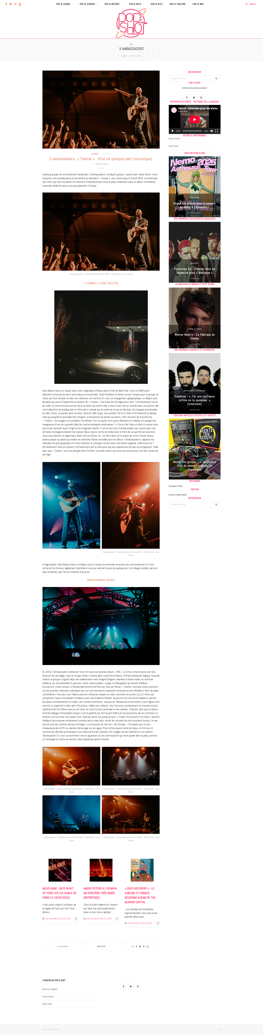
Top (219, 1029)
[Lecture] (172, 130)
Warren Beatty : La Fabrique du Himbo (195, 336)
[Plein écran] (216, 130)
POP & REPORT (112, 4)
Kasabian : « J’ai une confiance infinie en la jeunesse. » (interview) (195, 400)
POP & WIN (198, 4)
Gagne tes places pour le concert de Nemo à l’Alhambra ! (194, 205)
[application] (195, 119)
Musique (95, 154)
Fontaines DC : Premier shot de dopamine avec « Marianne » (194, 271)
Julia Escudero (102, 164)
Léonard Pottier (133, 923)
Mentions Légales (49, 989)
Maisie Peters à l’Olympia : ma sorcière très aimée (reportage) (101, 893)
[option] (195, 186)
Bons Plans (194, 198)
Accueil (124, 56)
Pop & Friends (174, 138)
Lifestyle (195, 456)
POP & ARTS (135, 4)
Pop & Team (173, 146)
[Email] (148, 947)
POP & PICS (157, 4)
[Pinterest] (143, 947)
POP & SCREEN (87, 4)
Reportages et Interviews (195, 391)
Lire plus (101, 946)
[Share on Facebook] (136, 947)
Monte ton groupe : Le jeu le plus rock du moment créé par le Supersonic (194, 465)
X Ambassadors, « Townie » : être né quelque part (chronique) (101, 158)
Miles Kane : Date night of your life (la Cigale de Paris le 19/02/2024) (59, 893)
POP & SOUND (63, 4)
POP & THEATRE (178, 4)
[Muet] (211, 130)
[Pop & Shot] (131, 23)
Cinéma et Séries (195, 329)
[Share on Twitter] (140, 947)
